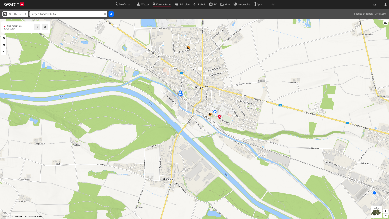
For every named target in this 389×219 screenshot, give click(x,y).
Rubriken (3, 38)
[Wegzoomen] (385, 215)
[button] (219, 117)
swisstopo (18, 216)
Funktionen (3, 51)
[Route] (37, 27)
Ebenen (3, 45)
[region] (194, 119)
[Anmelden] (385, 4)
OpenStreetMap (29, 216)
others (39, 216)
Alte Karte (381, 13)
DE (375, 4)
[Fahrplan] (45, 27)
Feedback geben (363, 13)
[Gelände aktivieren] (385, 22)
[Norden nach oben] (385, 28)
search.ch (9, 216)
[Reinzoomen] (385, 211)
